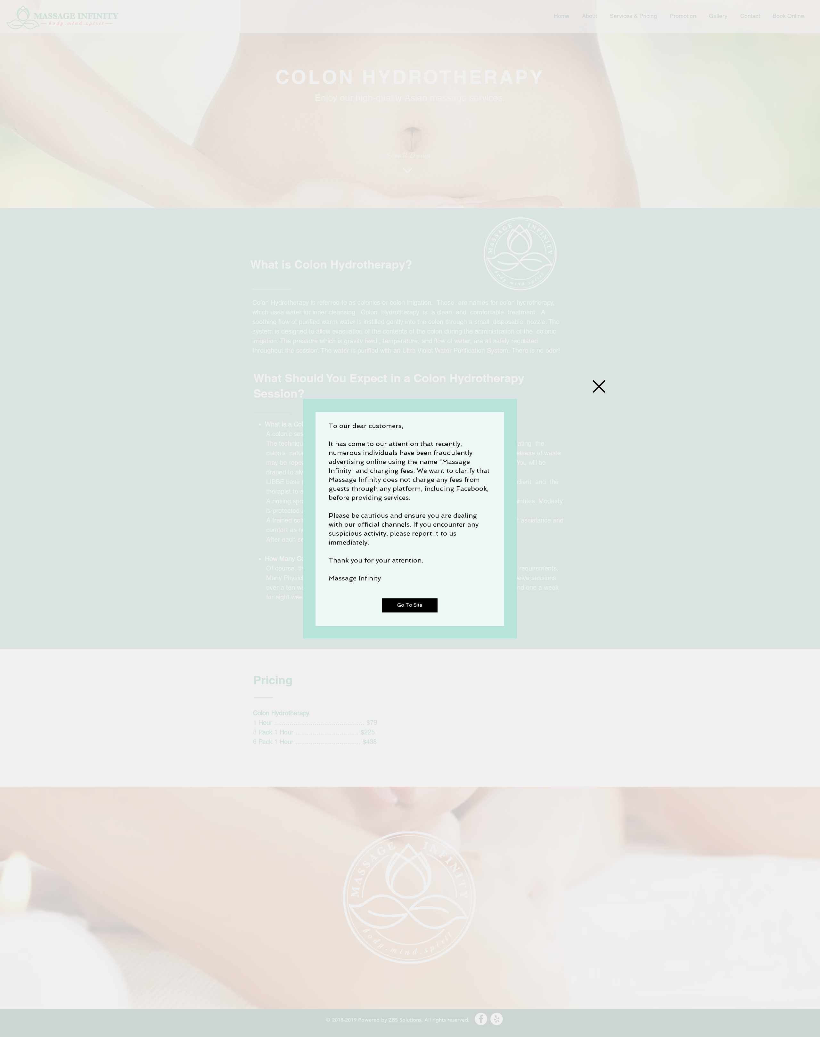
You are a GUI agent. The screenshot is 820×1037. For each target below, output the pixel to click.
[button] (599, 386)
